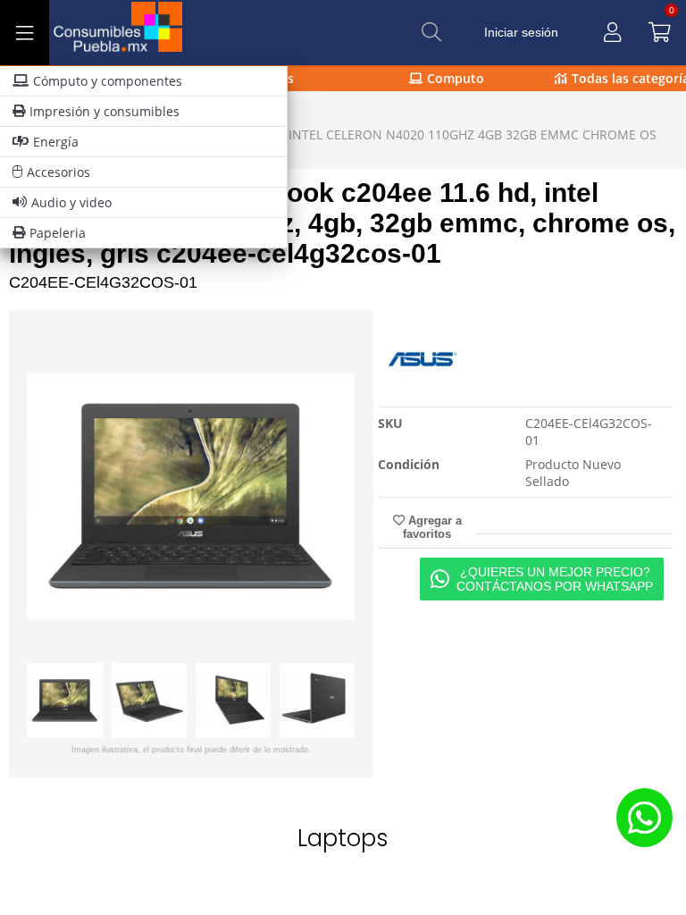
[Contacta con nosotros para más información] (644, 817)
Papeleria (57, 232)
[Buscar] (431, 32)
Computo (455, 78)
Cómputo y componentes (107, 80)
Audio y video (71, 202)
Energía (56, 141)
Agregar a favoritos (432, 527)
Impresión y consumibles (104, 111)
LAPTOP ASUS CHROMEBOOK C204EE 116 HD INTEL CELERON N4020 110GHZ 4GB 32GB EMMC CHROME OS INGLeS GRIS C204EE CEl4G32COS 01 (337, 143)
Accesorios (58, 172)
